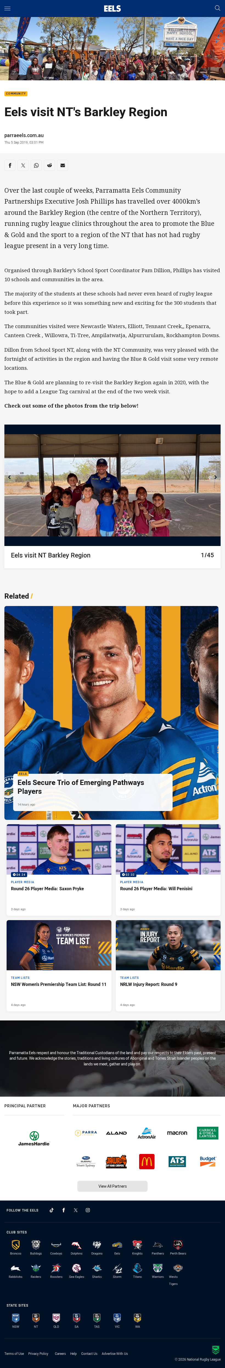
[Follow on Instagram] (88, 1210)
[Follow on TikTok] (51, 1210)
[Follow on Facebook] (63, 1210)
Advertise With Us (115, 1353)
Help (73, 1353)
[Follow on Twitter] (76, 1210)
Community (16, 94)
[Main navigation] (7, 8)
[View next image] (215, 476)
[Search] (218, 8)
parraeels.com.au (24, 135)
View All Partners (113, 1186)
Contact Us (89, 1353)
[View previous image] (9, 476)
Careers (60, 1353)
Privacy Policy (38, 1353)
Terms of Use (14, 1353)
